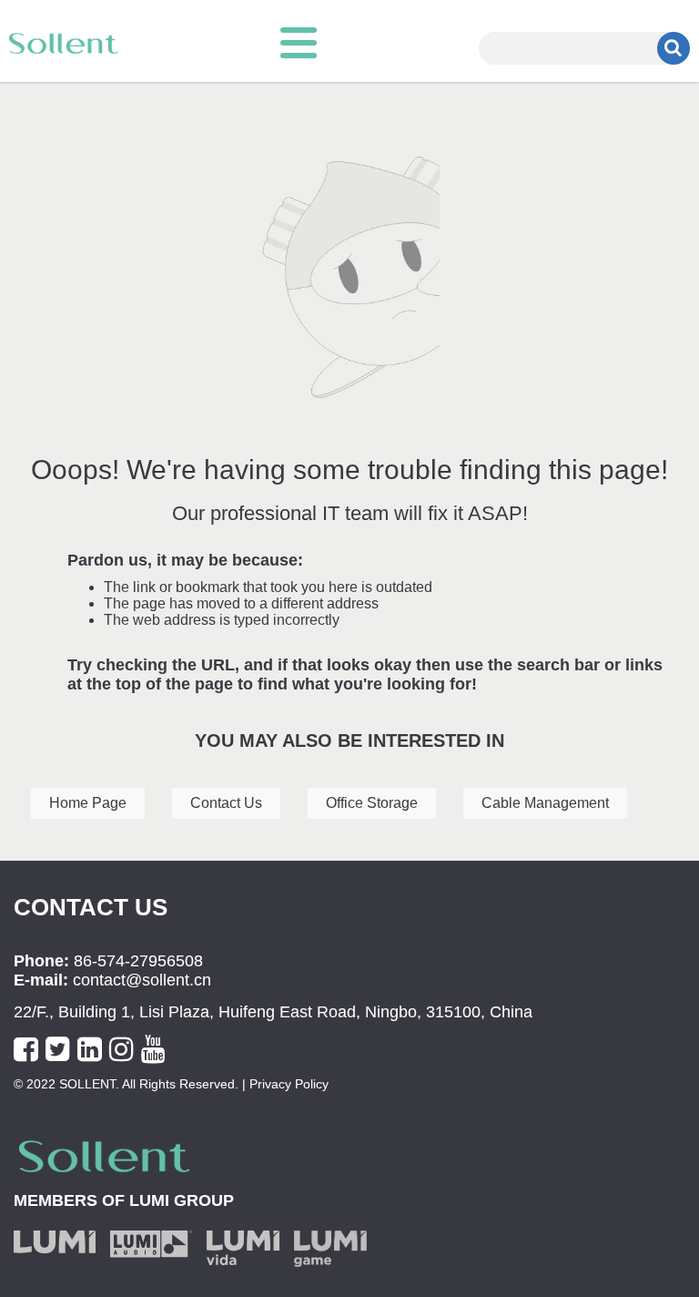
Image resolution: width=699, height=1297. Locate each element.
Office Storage (372, 803)
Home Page (88, 803)
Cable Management (545, 803)
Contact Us (226, 803)
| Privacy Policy (283, 1084)
